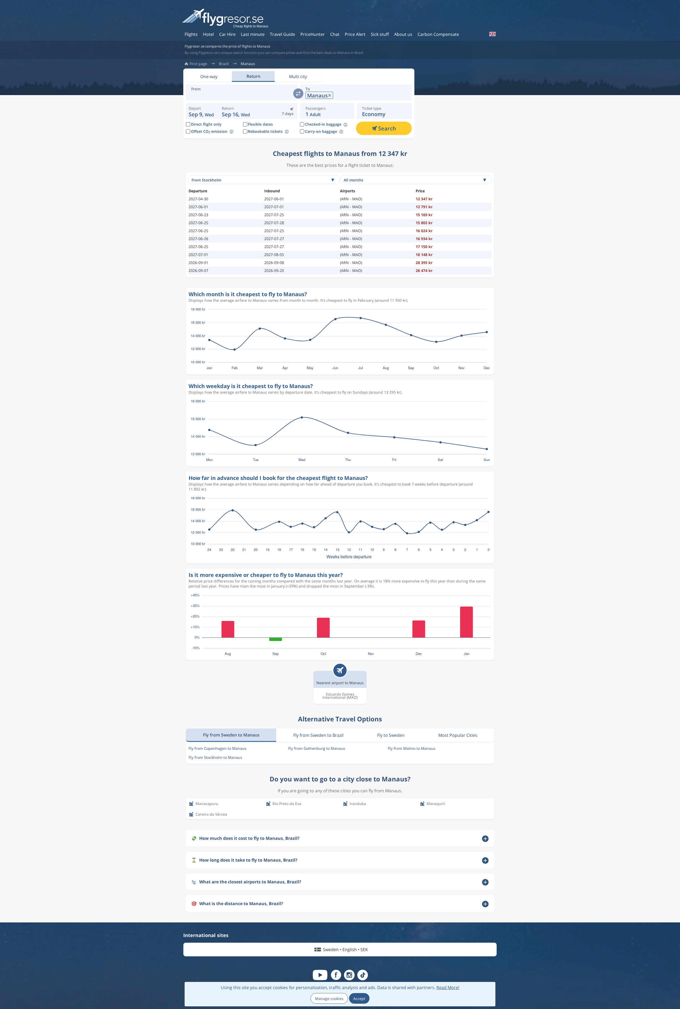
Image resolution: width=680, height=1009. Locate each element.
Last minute (253, 34)
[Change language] (492, 34)
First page (198, 64)
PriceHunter (312, 34)
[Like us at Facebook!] (336, 975)
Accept (359, 998)
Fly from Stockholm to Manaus (215, 757)
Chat (334, 34)
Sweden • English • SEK (345, 949)
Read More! (447, 987)
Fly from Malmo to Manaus (411, 748)
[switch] (298, 93)
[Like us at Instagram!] (349, 975)
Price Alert (355, 34)
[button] (236, 111)
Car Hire (227, 34)
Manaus (248, 64)
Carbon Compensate (438, 34)
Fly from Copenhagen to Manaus (217, 748)
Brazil (224, 64)
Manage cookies (329, 998)
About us (403, 34)
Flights (191, 34)
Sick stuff (380, 34)
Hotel (208, 34)
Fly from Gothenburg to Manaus (316, 748)
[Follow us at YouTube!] (320, 975)
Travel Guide (282, 34)
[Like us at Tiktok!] (362, 975)
